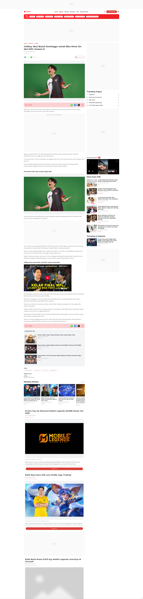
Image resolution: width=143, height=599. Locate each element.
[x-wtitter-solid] (79, 105)
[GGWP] (27, 12)
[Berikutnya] (85, 391)
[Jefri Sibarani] (25, 376)
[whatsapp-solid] (71, 105)
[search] (105, 12)
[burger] (118, 12)
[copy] (82, 105)
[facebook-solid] (75, 105)
